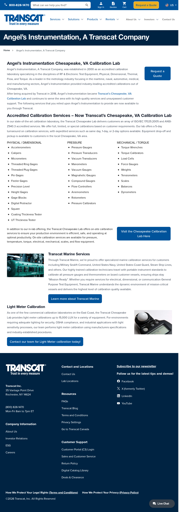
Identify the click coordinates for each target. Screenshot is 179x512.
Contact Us (168, 19)
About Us (131, 19)
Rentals (110, 19)
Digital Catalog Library (75, 470)
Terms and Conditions (75, 415)
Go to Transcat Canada (75, 429)
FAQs (65, 401)
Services (55, 19)
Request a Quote (146, 5)
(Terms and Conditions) (63, 493)
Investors (149, 19)
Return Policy (70, 463)
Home (6, 50)
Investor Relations (16, 438)
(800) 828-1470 (15, 407)
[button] (171, 5)
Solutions (73, 19)
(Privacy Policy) (129, 493)
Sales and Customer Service (79, 456)
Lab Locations (70, 381)
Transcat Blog (70, 408)
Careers (10, 452)
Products (92, 19)
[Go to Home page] (24, 20)
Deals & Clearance (73, 477)
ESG (8, 445)
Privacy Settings (71, 422)
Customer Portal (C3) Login (78, 449)
